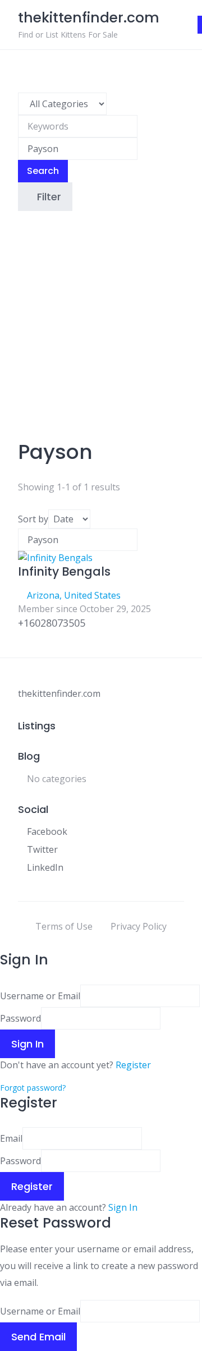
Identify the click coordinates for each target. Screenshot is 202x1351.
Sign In (122, 1207)
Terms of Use (64, 926)
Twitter (42, 849)
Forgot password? (33, 1087)
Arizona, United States (74, 595)
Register (133, 1065)
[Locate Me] (140, 149)
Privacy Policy (139, 926)
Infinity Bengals (64, 571)
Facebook (47, 831)
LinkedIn (45, 867)
